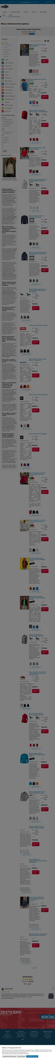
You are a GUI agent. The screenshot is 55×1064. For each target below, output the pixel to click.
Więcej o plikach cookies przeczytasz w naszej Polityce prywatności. (15, 1053)
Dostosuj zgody (21, 1056)
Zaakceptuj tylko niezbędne (9, 1056)
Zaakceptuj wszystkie (32, 1056)
